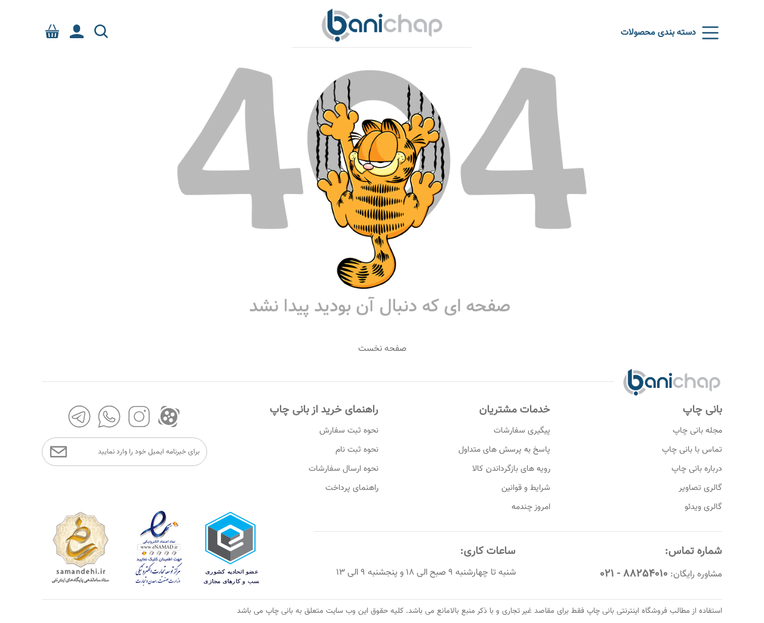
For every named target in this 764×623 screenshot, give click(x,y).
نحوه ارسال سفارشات (343, 469)
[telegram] (79, 416)
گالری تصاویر (700, 488)
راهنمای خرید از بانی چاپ (324, 410)
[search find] (101, 31)
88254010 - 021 (634, 574)
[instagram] (139, 416)
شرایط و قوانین (525, 488)
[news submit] (58, 451)
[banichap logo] (382, 24)
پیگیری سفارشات (522, 430)
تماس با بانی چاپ (692, 450)
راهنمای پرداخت (351, 488)
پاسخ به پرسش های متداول (504, 450)
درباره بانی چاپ (696, 469)
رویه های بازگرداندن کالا (511, 469)
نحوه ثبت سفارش (348, 430)
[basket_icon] (52, 31)
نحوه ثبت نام (356, 450)
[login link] (77, 31)
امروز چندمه (531, 507)
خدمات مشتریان (514, 410)
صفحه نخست (382, 349)
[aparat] (169, 416)
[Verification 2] (159, 584)
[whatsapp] (109, 416)
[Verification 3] (80, 584)
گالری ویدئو (703, 507)
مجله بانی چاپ (697, 430)
